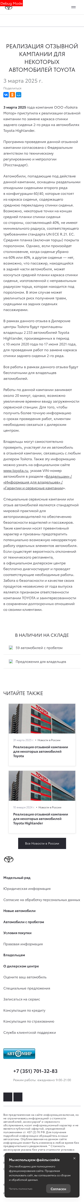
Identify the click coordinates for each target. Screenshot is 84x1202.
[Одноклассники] (12, 94)
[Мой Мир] (18, 94)
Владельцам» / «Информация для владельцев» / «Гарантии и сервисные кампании (37, 481)
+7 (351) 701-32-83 (35, 1070)
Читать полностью (20, 1188)
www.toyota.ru (15, 470)
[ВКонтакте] (6, 94)
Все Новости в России (42, 843)
